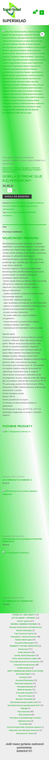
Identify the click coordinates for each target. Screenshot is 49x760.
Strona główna (8, 157)
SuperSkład (14, 21)
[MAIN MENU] (42, 12)
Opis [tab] (5, 227)
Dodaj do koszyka (17, 196)
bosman (9, 212)
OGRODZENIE (30, 212)
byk (14, 212)
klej (23, 212)
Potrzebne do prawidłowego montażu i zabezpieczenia (22, 171)
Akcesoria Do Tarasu (18, 160)
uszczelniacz (7, 215)
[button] (42, 34)
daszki (19, 212)
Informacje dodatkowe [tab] (12, 232)
